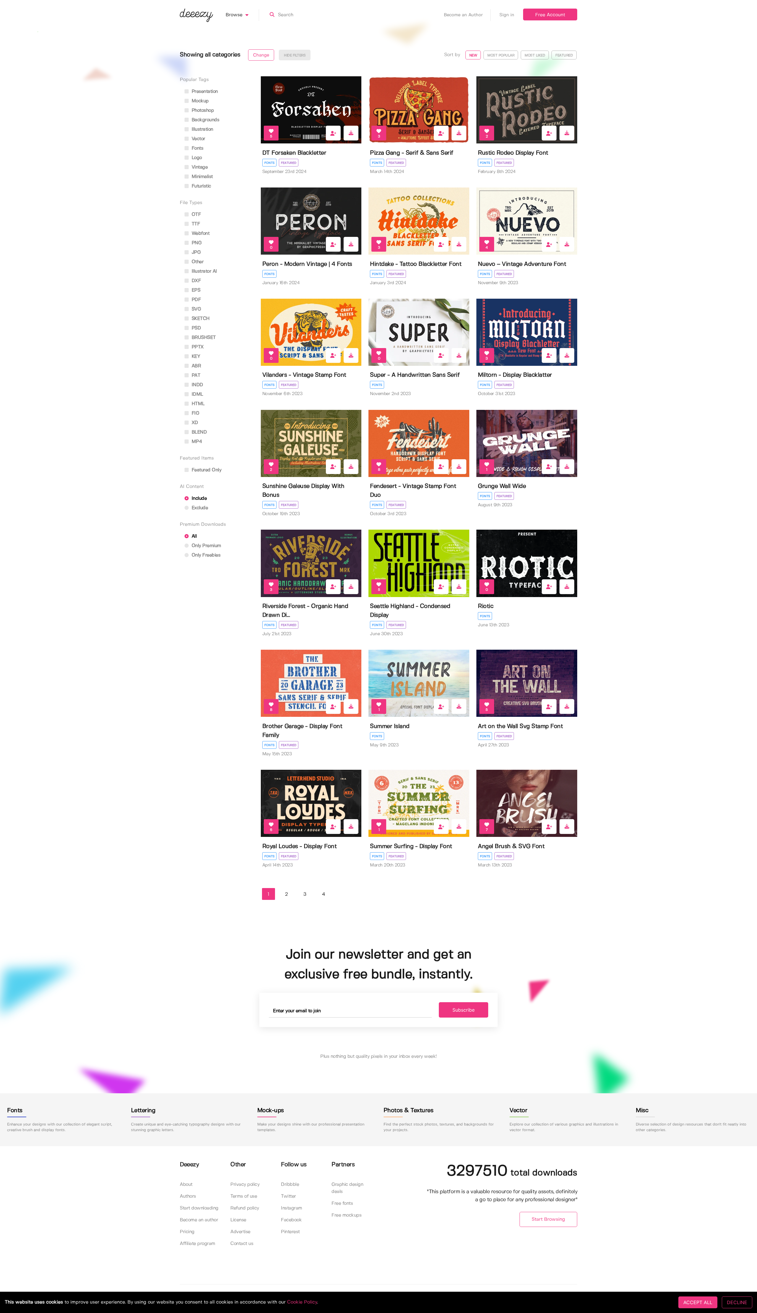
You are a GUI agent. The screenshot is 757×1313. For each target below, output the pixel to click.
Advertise (240, 1232)
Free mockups (346, 1215)
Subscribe (463, 1010)
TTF (195, 224)
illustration (201, 129)
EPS (195, 290)
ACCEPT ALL (697, 1302)
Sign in (506, 15)
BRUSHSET (203, 337)
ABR (195, 366)
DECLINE (737, 1302)
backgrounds (204, 120)
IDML (196, 394)
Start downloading (199, 1208)
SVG (195, 309)
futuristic (200, 186)
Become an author (199, 1220)
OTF (195, 214)
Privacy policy (244, 1184)
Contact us (241, 1243)
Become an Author (463, 15)
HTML (197, 404)
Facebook (291, 1220)
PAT (195, 375)
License (238, 1220)
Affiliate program (197, 1243)
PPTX (197, 347)
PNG (195, 243)
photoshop (202, 110)
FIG (194, 413)
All (193, 536)
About (186, 1184)
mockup (199, 101)
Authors (188, 1196)
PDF (195, 299)
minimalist (201, 176)
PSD (195, 328)
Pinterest (290, 1232)
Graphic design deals (347, 1188)
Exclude (199, 508)
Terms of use (243, 1196)
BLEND (198, 432)
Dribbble (290, 1184)
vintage (199, 167)
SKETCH (200, 318)
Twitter (288, 1196)
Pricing (187, 1232)
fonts (196, 148)
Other (196, 262)
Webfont (199, 233)
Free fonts (342, 1203)
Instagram (291, 1208)
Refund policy (244, 1208)
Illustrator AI (203, 271)
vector (197, 139)
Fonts (269, 162)
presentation (204, 91)
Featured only (205, 470)
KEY (195, 356)
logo (196, 158)
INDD (196, 385)
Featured (288, 162)
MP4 (196, 441)
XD (194, 423)
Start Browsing (548, 1219)
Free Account (550, 15)
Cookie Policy (302, 1302)
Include (198, 498)
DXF (195, 281)
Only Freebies (205, 555)
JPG (195, 252)
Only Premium (205, 546)
